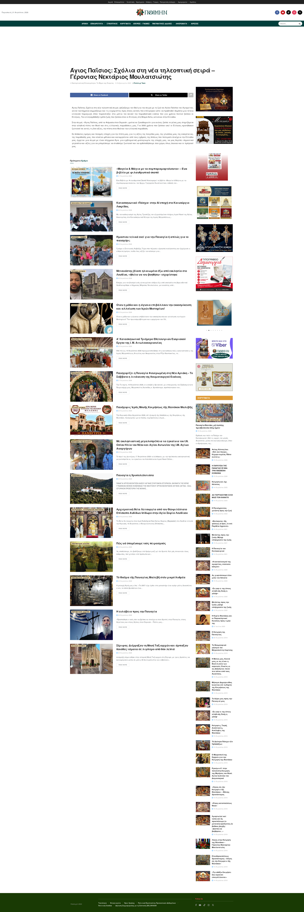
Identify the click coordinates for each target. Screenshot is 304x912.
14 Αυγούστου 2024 (220, 500)
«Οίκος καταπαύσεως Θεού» (222, 804)
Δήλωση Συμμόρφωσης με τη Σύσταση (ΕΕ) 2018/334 (136, 905)
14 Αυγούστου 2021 (220, 554)
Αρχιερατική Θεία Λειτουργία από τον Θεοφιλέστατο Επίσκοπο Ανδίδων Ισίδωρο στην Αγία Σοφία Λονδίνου (152, 511)
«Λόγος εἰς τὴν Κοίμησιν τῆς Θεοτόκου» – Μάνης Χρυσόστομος (220, 791)
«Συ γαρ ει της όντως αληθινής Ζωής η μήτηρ (221, 714)
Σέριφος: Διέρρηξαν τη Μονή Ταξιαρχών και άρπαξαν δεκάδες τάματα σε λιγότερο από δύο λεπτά (152, 647)
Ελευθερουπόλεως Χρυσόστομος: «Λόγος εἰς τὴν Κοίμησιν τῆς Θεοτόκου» (222, 860)
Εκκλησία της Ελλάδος (81, 203)
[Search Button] (300, 23)
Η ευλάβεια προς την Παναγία (136, 611)
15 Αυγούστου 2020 (220, 570)
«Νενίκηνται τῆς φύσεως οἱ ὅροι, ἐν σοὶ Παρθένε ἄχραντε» (222, 523)
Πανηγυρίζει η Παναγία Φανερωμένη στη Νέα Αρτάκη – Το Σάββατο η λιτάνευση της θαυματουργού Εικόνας (154, 374)
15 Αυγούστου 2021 (220, 529)
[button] (206, 330)
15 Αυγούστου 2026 (204, 431)
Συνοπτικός (131, 2)
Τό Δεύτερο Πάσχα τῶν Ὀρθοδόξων (222, 742)
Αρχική (110, 2)
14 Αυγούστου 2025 (220, 487)
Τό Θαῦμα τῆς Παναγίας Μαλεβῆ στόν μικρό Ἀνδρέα (150, 577)
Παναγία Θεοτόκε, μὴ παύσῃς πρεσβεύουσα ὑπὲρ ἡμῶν (210, 426)
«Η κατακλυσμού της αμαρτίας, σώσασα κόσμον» (221, 564)
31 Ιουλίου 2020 (219, 626)
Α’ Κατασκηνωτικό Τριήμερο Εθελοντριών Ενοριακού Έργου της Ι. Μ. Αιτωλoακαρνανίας (150, 340)
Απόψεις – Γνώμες (152, 2)
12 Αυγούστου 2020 (220, 610)
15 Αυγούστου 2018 (220, 809)
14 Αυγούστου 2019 (220, 693)
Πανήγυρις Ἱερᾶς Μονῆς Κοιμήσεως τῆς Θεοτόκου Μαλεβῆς (154, 407)
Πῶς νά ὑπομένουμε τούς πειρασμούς (141, 543)
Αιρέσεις (193, 2)
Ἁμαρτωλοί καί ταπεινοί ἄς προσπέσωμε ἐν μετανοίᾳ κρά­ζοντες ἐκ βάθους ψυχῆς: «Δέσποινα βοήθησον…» (222, 823)
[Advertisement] (152, 44)
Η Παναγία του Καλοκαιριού (219, 549)
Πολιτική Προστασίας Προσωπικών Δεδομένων (157, 903)
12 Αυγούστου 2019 (220, 781)
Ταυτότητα (102, 903)
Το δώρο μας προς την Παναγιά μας (222, 699)
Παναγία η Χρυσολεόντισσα (135, 475)
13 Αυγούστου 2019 (220, 747)
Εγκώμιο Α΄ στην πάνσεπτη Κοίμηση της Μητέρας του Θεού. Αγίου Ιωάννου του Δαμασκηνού (222, 773)
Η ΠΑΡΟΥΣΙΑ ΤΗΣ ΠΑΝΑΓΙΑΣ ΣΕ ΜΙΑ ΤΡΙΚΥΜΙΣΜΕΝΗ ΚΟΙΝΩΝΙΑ (219, 469)
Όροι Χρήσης (129, 903)
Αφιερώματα (182, 2)
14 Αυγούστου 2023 (220, 514)
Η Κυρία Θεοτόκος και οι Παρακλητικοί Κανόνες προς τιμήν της (222, 619)
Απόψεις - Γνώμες (79, 237)
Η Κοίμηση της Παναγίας (218, 633)
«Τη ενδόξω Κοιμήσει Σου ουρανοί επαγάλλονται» (221, 874)
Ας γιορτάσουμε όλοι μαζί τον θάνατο (222, 576)
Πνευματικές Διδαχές (167, 2)
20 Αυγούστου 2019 (220, 637)
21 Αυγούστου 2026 (125, 176)
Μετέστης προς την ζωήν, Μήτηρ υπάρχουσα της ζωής (221, 537)
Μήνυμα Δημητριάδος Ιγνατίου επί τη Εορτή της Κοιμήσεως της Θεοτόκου (222, 686)
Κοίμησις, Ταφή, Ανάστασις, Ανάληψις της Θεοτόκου (219, 729)
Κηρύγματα (140, 2)
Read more (123, 188)
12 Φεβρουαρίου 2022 (123, 83)
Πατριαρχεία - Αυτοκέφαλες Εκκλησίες (88, 510)
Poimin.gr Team (139, 83)
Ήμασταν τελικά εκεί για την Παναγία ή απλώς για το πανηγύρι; (152, 238)
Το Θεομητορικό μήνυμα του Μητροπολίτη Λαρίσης (222, 647)
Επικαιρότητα (119, 2)
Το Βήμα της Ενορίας (105, 83)
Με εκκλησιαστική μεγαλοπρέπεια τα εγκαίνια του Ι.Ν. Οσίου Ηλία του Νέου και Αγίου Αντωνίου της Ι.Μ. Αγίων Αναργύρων (152, 444)
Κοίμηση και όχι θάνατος (219, 483)
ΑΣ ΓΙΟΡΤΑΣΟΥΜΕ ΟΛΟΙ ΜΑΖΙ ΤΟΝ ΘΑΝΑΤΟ (222, 496)
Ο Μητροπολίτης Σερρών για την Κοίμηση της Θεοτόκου (222, 757)
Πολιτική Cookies (105, 905)
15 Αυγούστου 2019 (220, 653)
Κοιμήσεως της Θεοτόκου (208, 420)
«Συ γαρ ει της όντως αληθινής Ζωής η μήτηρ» (221, 591)
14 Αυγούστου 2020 (220, 596)
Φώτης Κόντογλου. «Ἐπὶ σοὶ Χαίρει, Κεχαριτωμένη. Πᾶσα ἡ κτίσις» (221, 453)
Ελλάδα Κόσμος (78, 169)
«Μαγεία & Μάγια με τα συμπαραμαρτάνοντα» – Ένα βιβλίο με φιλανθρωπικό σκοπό (151, 170)
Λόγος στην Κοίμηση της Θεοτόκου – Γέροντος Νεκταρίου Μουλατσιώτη (221, 844)
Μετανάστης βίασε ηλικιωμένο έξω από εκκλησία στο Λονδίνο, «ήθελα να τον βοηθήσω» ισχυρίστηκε (151, 272)
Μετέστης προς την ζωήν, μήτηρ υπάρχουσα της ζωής (221, 604)
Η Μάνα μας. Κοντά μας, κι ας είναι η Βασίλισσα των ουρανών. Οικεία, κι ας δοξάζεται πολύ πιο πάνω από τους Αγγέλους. (221, 666)
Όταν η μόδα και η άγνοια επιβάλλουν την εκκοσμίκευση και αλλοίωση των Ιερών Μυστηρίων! (153, 306)
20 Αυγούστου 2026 (125, 210)
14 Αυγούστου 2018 (220, 797)
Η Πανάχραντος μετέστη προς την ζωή (222, 509)
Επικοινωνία (115, 903)
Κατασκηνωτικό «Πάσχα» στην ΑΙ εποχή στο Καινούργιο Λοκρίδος (152, 204)
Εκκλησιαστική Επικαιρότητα (84, 83)
